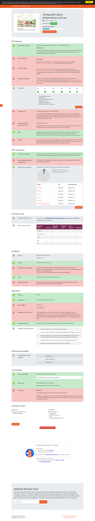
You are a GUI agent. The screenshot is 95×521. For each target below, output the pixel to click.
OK (89, 2)
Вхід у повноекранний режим (47, 427)
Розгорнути (79, 107)
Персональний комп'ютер (19, 411)
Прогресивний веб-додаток (56, 418)
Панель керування (56, 6)
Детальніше (59, 3)
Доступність (53, 413)
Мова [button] (80, 6)
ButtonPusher (22, 517)
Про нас (39, 197)
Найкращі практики (54, 414)
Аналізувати (15, 424)
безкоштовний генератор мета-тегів (45, 63)
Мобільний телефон (18, 413)
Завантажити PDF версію (49, 31)
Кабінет (39, 191)
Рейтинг (39, 6)
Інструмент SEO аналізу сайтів (21, 6)
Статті (43, 6)
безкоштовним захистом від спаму (53, 313)
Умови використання (68, 517)
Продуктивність (54, 411)
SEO (51, 416)
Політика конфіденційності (70, 516)
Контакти (48, 6)
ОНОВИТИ (53, 23)
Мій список (40, 187)
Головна (34, 6)
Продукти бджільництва (43, 203)
